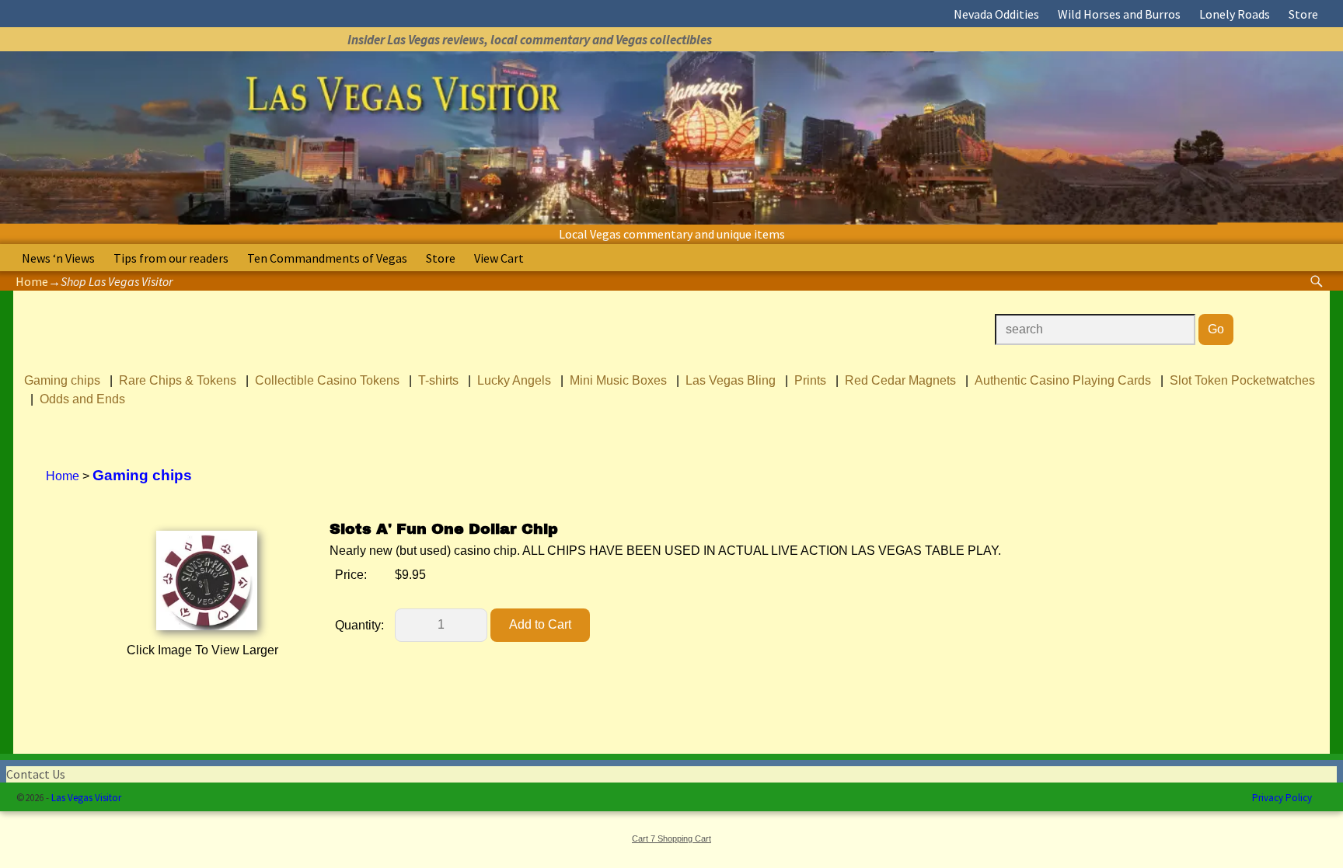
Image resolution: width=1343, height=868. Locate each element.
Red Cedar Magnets (900, 380)
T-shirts (438, 380)
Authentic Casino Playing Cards (1063, 380)
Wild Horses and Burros (1119, 14)
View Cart (499, 258)
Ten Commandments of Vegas (327, 258)
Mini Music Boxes (618, 380)
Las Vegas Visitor (86, 797)
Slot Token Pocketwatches (1242, 380)
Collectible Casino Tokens (327, 380)
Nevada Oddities (996, 14)
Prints (810, 380)
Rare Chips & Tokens (177, 380)
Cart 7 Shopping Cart (671, 838)
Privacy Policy (1282, 797)
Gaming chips (62, 380)
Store (1303, 14)
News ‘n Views (58, 258)
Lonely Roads (1234, 14)
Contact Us (35, 774)
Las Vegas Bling (730, 380)
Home (32, 281)
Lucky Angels (514, 380)
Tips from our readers (170, 258)
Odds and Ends (82, 399)
